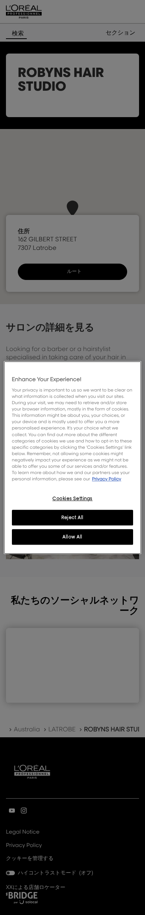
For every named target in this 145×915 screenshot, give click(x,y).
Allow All (72, 536)
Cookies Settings (72, 498)
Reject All (72, 517)
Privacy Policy (106, 478)
